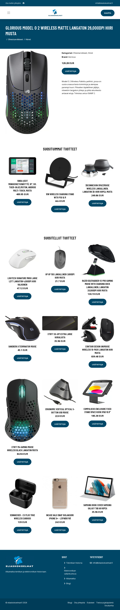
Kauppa (107, 13)
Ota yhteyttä (79, 602)
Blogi (68, 583)
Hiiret (28, 39)
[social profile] (23, 3)
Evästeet (90, 602)
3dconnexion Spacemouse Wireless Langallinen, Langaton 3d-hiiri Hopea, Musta (97, 188)
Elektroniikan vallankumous (70, 572)
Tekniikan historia (74, 563)
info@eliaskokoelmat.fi (104, 3)
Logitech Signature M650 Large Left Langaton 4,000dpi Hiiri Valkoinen (22, 281)
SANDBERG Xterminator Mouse (22, 346)
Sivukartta (109, 605)
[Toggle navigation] (9, 13)
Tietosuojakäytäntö (105, 602)
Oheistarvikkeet (15, 39)
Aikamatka (70, 578)
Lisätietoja (70, 71)
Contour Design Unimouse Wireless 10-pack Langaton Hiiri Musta (97, 349)
